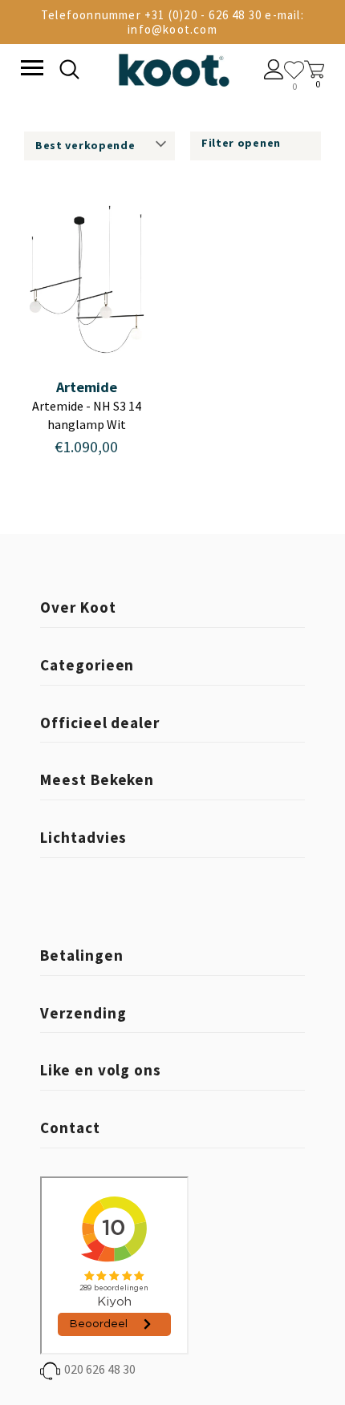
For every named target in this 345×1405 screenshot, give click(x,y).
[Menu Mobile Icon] (30, 69)
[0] (294, 70)
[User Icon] (274, 71)
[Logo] (173, 67)
